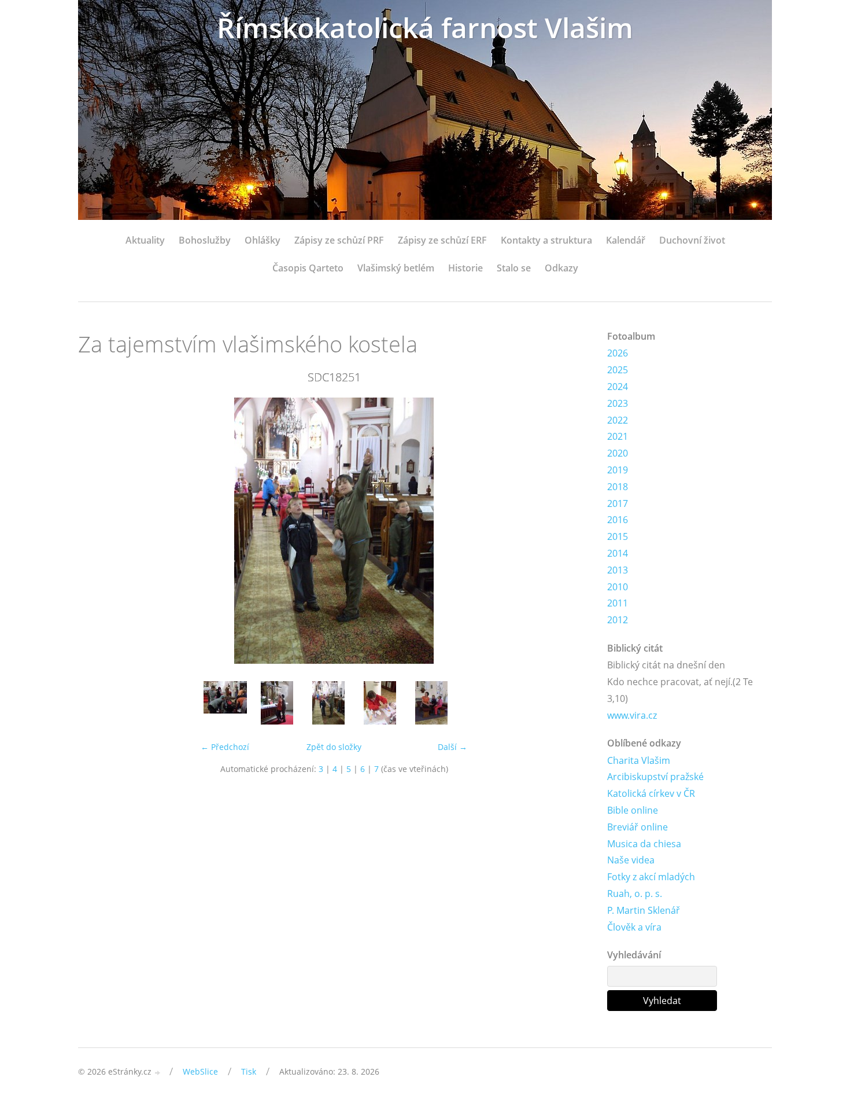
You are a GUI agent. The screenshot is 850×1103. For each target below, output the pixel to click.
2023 (617, 403)
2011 (617, 603)
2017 (617, 503)
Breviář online (637, 827)
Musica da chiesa (644, 843)
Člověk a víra (634, 927)
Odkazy (561, 268)
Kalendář (625, 240)
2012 (617, 619)
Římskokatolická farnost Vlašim (425, 27)
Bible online (632, 810)
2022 (617, 420)
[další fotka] (571, 531)
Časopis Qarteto (307, 268)
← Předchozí (225, 746)
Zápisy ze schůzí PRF (339, 240)
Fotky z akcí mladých (651, 876)
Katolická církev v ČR (651, 793)
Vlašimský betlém (395, 268)
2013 (617, 570)
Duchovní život (692, 240)
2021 (617, 436)
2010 (617, 586)
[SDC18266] (431, 703)
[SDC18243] (225, 703)
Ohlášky (262, 240)
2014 (617, 553)
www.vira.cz (632, 715)
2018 (617, 486)
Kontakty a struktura (546, 240)
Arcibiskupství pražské (655, 776)
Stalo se (514, 268)
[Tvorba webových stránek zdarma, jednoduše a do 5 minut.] (158, 1072)
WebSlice (200, 1071)
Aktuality (145, 240)
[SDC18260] (379, 703)
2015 (617, 536)
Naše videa (631, 860)
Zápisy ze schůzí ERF (442, 240)
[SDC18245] (276, 703)
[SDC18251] (328, 703)
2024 (617, 386)
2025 (617, 369)
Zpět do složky (333, 746)
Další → (452, 746)
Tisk (248, 1071)
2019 (617, 470)
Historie (465, 268)
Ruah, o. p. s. (634, 893)
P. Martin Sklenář (643, 910)
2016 (617, 519)
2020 (617, 453)
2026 (617, 353)
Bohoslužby (205, 240)
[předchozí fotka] (97, 531)
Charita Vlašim (638, 760)
